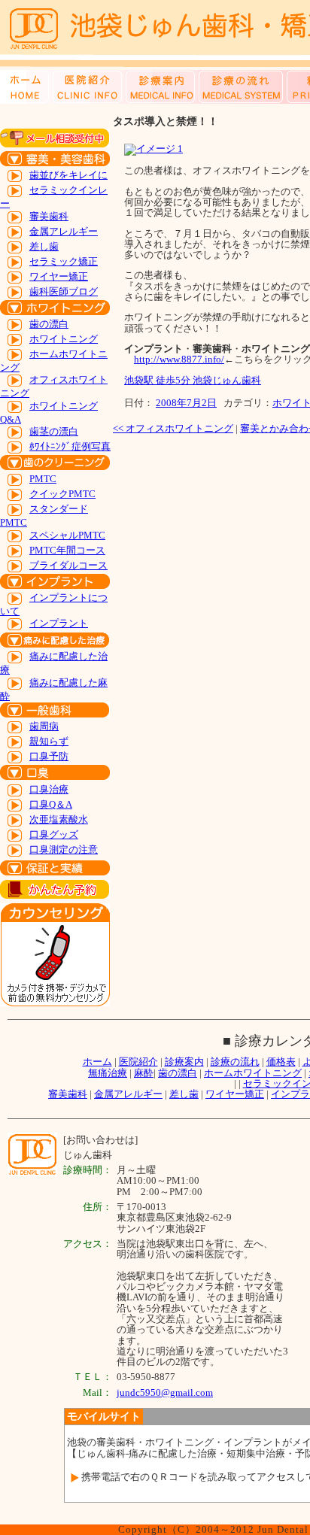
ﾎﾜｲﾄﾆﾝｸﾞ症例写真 (70, 446)
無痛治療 (107, 1072)
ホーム (97, 1061)
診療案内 (184, 1061)
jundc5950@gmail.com (165, 1392)
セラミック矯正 (63, 261)
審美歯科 (48, 216)
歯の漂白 (48, 323)
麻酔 (143, 1072)
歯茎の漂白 (53, 431)
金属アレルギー (63, 231)
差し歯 (44, 246)
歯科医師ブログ (63, 291)
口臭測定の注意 (63, 849)
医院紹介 (138, 1061)
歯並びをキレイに (68, 174)
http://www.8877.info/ (179, 359)
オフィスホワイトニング (173, 428)
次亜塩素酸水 (58, 819)
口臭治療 (48, 789)
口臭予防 (48, 756)
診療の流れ (235, 1061)
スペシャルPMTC (67, 535)
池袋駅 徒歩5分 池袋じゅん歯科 (192, 380)
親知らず (48, 741)
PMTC (42, 478)
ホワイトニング (63, 338)
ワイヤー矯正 (58, 276)
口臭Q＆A (50, 804)
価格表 (281, 1061)
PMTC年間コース (67, 550)
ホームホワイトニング (253, 1072)
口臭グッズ (53, 834)
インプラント (58, 623)
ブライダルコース (68, 565)
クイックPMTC (62, 493)
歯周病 (44, 726)
